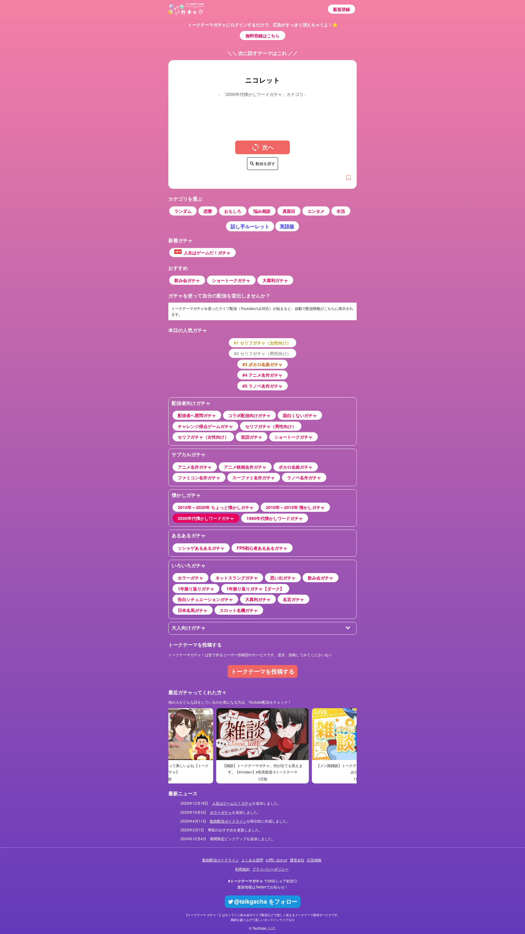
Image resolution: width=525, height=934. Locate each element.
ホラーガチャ (190, 578)
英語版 (287, 226)
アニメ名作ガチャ (195, 467)
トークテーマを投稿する (262, 671)
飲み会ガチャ (187, 280)
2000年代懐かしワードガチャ (206, 518)
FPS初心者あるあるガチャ (262, 548)
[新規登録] (348, 178)
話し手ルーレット (250, 226)
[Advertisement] (262, 114)
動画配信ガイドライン (228, 821)
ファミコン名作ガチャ (199, 477)
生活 (341, 211)
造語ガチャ (251, 437)
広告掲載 (314, 859)
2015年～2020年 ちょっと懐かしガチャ (216, 507)
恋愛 (208, 211)
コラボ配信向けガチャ (249, 415)
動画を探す (265, 163)
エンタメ (315, 211)
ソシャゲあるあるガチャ (201, 548)
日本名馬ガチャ (193, 610)
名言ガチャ (293, 599)
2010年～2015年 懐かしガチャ (295, 507)
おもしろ (232, 211)
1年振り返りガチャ (196, 589)
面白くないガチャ (300, 415)
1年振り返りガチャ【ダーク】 (255, 589)
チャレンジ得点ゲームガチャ (205, 426)
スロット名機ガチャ (239, 610)
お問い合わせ (276, 859)
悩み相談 (261, 211)
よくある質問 (252, 859)
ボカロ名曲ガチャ (296, 467)
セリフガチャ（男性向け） (270, 426)
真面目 (289, 211)
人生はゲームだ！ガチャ (203, 253)
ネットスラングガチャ (236, 578)
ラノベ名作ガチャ (304, 477)
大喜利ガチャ (275, 280)
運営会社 (297, 859)
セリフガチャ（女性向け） (203, 437)
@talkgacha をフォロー (265, 901)
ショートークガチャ (231, 280)
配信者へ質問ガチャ (197, 415)
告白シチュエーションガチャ (205, 599)
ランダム (182, 211)
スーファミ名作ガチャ (253, 477)
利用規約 (242, 868)
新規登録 (341, 9)
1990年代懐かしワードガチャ (274, 518)
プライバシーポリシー (270, 868)
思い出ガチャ (283, 578)
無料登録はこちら (262, 35)
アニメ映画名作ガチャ (245, 467)
